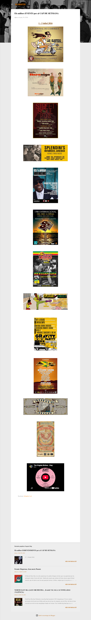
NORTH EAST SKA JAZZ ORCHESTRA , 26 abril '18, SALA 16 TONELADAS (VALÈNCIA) (42, 591)
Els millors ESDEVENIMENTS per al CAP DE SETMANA (34, 550)
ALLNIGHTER (20, 4)
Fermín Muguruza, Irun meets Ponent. (27, 569)
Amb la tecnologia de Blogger (46, 615)
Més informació (71, 561)
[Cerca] (79, 5)
